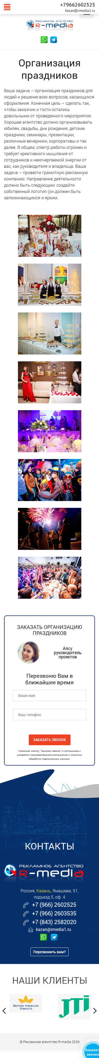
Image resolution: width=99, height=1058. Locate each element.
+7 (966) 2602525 (54, 904)
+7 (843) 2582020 (54, 922)
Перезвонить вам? (49, 951)
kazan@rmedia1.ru (80, 10)
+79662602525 (77, 4)
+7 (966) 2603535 (54, 913)
